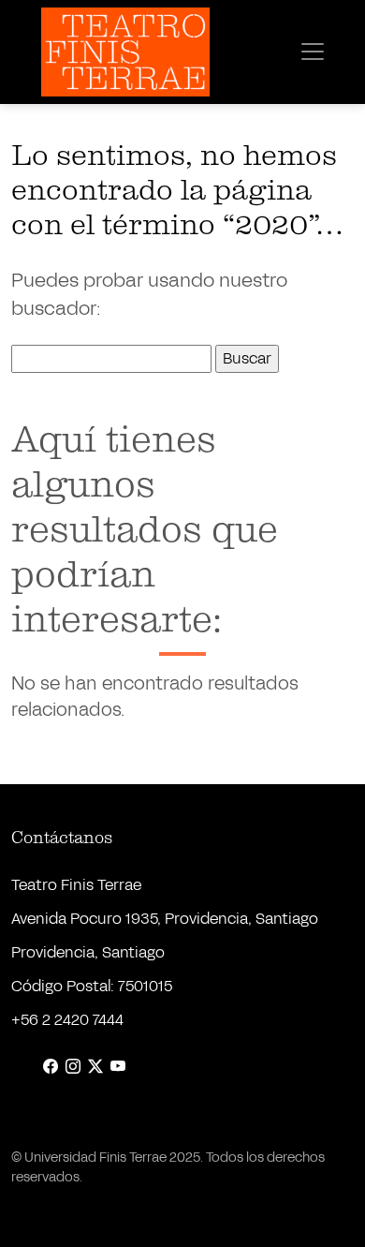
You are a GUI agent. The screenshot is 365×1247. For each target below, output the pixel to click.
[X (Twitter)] (95, 1067)
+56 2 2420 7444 (67, 1020)
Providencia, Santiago (88, 952)
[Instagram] (73, 1067)
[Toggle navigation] (312, 51)
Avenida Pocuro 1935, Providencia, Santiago (164, 918)
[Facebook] (50, 1067)
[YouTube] (117, 1067)
